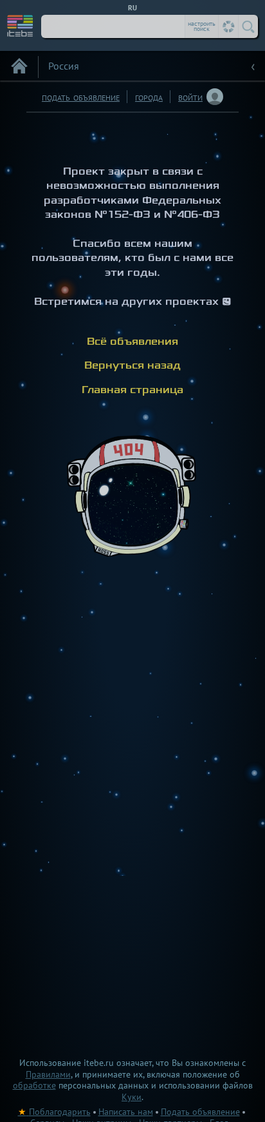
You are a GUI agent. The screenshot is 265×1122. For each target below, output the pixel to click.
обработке (34, 1085)
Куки (132, 1097)
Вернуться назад (132, 365)
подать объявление (81, 96)
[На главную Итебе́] (20, 24)
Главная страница (132, 389)
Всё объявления (132, 341)
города (149, 96)
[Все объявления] (19, 66)
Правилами (48, 1074)
